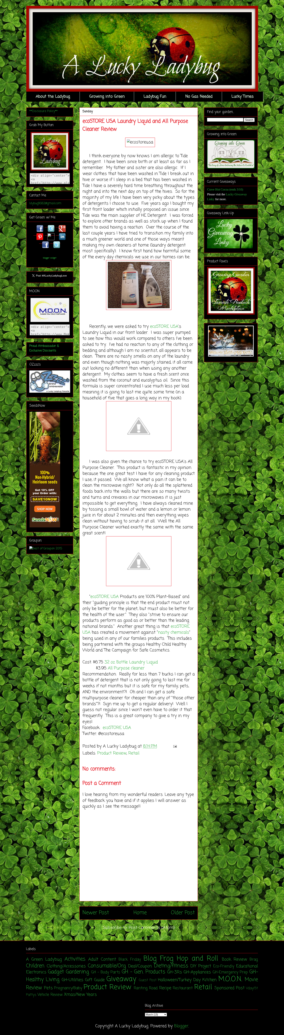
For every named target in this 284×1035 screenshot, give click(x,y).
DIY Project (200, 966)
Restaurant (183, 988)
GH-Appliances (197, 972)
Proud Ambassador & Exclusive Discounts (44, 348)
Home (140, 913)
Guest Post (147, 980)
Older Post (183, 913)
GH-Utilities (72, 980)
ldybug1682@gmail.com (45, 203)
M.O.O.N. (230, 979)
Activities (75, 959)
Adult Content (102, 959)
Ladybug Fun (155, 97)
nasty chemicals (173, 632)
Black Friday (130, 960)
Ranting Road (146, 988)
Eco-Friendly (223, 966)
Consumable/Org (107, 966)
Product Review (111, 753)
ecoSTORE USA (164, 326)
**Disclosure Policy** (43, 111)
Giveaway (121, 979)
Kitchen (209, 980)
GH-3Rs (174, 972)
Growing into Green (107, 97)
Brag (254, 960)
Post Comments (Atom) (152, 927)
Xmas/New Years (80, 994)
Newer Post (95, 913)
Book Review (234, 959)
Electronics (36, 972)
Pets (48, 988)
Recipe (165, 988)
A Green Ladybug (44, 959)
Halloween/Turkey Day (179, 980)
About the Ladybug (53, 97)
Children (35, 966)
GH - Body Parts (105, 972)
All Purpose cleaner (126, 668)
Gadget (56, 972)
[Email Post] (174, 746)
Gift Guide (95, 980)
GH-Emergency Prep (230, 972)
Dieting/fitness (171, 966)
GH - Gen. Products (143, 972)
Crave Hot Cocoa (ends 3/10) (225, 189)
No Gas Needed (199, 97)
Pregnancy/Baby (68, 988)
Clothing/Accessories (66, 966)
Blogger (181, 1026)
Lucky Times (242, 97)
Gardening (77, 972)
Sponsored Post (229, 988)
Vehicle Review (50, 995)
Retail (133, 753)
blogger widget (49, 258)
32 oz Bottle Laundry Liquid (131, 662)
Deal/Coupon (140, 966)
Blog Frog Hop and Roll (181, 959)
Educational (247, 966)
